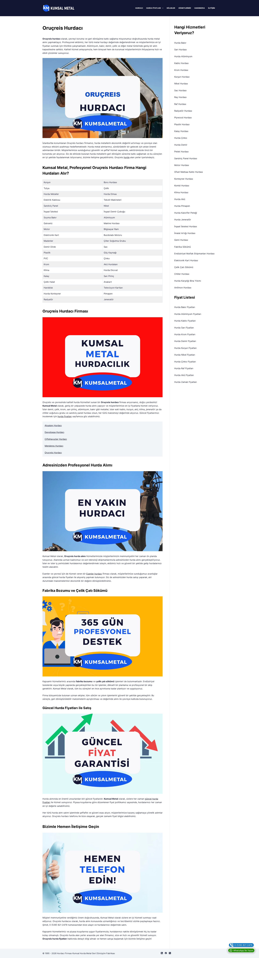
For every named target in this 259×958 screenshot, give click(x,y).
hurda (127, 157)
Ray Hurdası (180, 97)
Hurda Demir (180, 144)
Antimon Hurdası (182, 287)
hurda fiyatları (65, 416)
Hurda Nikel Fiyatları (184, 354)
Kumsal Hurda (79, 953)
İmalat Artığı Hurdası (184, 233)
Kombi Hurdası (181, 185)
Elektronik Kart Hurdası (186, 260)
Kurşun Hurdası (182, 76)
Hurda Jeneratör (182, 219)
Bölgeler (171, 8)
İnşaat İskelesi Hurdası (185, 226)
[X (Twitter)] (170, 953)
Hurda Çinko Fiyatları (185, 361)
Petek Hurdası (181, 151)
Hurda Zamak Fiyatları (185, 382)
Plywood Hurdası (183, 117)
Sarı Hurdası (180, 49)
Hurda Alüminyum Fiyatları (187, 314)
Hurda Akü (179, 199)
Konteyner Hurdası (183, 178)
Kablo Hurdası (181, 63)
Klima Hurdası (181, 192)
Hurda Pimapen (182, 206)
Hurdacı (139, 8)
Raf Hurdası (180, 104)
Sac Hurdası (180, 90)
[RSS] (162, 953)
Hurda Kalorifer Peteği (185, 212)
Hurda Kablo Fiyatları (185, 320)
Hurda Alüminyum (183, 56)
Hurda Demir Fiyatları (185, 341)
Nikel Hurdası (181, 83)
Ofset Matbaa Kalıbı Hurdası (188, 172)
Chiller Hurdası (181, 274)
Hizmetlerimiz (184, 8)
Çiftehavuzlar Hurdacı (56, 439)
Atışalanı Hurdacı (53, 425)
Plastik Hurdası (182, 124)
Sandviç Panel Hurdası (185, 158)
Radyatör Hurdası (183, 110)
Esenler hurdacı (94, 573)
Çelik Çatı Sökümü (183, 267)
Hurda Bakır (180, 42)
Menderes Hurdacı (54, 445)
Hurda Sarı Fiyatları (184, 327)
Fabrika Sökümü (182, 246)
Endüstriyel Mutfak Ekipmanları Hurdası (194, 253)
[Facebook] (166, 953)
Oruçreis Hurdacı (53, 452)
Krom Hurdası (181, 70)
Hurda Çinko (180, 138)
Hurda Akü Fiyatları (184, 375)
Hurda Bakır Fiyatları (184, 307)
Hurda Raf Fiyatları (183, 368)
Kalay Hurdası (181, 131)
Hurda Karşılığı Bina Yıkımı (187, 280)
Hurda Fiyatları (153, 8)
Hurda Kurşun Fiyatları (185, 348)
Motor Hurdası (181, 165)
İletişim (211, 8)
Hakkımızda (199, 8)
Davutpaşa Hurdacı (54, 432)
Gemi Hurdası (181, 240)
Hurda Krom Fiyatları (184, 334)
